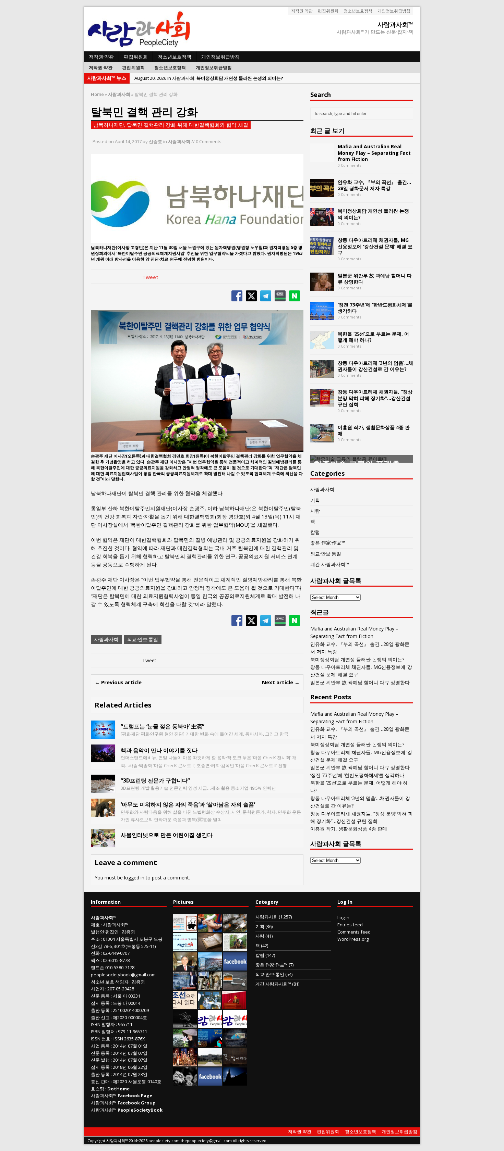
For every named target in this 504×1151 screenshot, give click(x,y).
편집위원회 (328, 11)
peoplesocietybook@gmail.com (123, 975)
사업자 (97, 989)
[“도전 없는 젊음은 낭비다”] (210, 929)
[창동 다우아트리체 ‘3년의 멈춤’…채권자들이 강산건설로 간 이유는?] (322, 374)
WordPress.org (353, 939)
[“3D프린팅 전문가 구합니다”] (103, 789)
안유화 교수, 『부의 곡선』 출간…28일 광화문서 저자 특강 (374, 185)
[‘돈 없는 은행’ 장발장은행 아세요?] (185, 929)
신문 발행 (100, 1060)
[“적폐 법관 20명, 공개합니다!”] (185, 986)
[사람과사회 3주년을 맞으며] (210, 1025)
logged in (134, 877)
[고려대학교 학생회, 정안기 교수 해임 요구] (210, 1063)
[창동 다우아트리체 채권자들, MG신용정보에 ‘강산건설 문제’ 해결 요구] (322, 251)
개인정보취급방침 (393, 11)
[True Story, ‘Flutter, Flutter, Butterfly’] (210, 1044)
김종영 (128, 932)
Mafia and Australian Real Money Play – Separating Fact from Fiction (374, 152)
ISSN (95, 1039)
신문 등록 (100, 996)
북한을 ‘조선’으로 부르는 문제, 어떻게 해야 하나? (373, 336)
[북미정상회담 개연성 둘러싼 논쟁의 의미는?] (322, 222)
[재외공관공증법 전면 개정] (235, 1025)
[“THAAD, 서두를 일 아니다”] (235, 929)
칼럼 (315, 532)
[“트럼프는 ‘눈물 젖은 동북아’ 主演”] (103, 734)
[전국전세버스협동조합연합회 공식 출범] (234, 1005)
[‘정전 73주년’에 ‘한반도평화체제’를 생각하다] (322, 315)
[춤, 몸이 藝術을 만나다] (185, 1025)
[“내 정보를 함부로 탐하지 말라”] (235, 986)
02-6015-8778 (116, 960)
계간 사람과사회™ (329, 564)
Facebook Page (135, 1095)
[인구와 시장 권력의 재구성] (235, 1044)
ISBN (95, 1024)
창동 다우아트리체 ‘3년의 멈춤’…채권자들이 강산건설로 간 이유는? (375, 366)
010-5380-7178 (119, 967)
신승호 (155, 141)
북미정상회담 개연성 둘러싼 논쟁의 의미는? (373, 214)
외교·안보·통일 (142, 639)
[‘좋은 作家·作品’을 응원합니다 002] (185, 948)
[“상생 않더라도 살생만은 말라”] (235, 948)
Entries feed (350, 925)
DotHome (118, 1089)
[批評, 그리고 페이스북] (235, 967)
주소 (95, 939)
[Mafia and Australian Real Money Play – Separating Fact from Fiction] (322, 157)
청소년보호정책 (358, 11)
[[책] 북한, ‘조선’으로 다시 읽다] (185, 1005)
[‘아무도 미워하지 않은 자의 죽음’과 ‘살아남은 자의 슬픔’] (103, 813)
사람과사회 (179, 141)
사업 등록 (100, 1046)
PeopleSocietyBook (140, 1110)
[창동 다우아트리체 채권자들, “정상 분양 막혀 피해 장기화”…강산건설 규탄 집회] (322, 403)
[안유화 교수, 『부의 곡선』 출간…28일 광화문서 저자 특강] (322, 193)
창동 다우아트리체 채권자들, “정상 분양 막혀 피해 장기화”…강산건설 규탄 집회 (375, 397)
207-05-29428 (120, 989)
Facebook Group (137, 1103)
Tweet (150, 277)
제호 (95, 925)
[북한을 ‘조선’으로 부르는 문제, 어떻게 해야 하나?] (322, 344)
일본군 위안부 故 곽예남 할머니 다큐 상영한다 (375, 278)
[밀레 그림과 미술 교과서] (210, 986)
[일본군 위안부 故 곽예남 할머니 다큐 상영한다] (322, 286)
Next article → (281, 682)
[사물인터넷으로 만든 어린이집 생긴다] (103, 843)
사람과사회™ (116, 925)
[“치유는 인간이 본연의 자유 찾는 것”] (185, 1044)
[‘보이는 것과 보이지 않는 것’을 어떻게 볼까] (235, 1082)
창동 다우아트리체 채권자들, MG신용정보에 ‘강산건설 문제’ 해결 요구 (375, 246)
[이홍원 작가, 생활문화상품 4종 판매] (322, 438)
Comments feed (354, 932)
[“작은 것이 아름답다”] (210, 948)
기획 (315, 500)
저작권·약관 (302, 11)
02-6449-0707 (116, 953)
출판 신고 (100, 1017)
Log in (343, 917)
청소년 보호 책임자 (110, 982)
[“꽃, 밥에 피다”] (235, 1063)
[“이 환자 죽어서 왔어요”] (185, 1082)
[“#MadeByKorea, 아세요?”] (210, 1082)
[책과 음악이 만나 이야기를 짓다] (103, 758)
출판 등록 (100, 1010)
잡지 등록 (100, 1003)
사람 (315, 511)
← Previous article (118, 682)
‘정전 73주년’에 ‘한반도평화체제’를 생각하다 (375, 307)
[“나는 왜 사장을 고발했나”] (185, 967)
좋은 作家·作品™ (327, 542)
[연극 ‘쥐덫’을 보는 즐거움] (185, 1063)
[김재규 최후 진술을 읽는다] (209, 1005)
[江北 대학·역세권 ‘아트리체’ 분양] (210, 967)
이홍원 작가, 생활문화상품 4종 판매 (374, 430)
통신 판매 (100, 1081)
